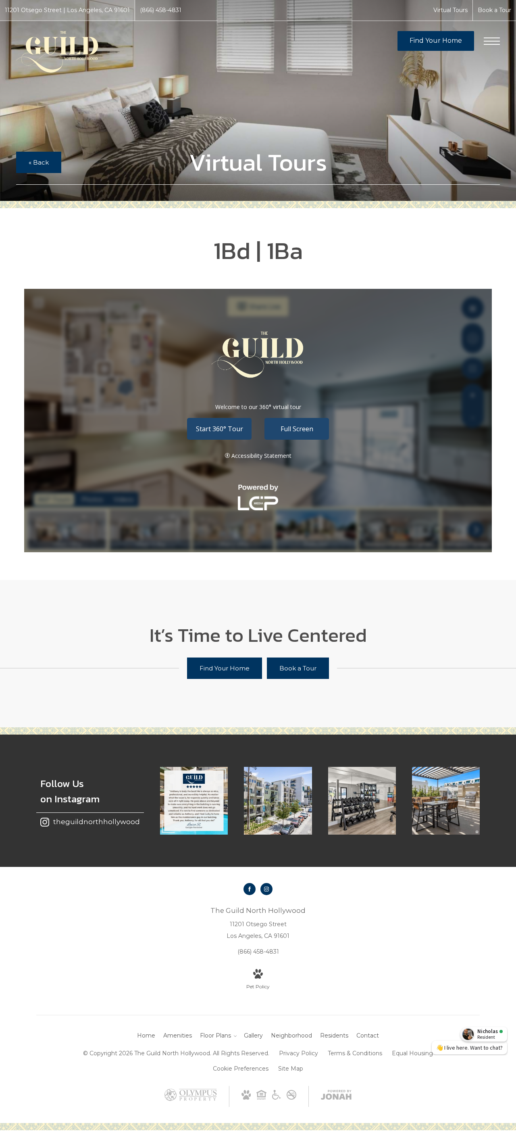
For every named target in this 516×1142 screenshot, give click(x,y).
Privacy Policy (298, 1053)
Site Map (290, 1068)
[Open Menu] (492, 41)
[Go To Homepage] (60, 51)
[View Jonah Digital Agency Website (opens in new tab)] (336, 1096)
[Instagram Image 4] (446, 801)
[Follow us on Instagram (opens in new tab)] (266, 889)
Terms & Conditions (355, 1053)
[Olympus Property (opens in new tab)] (190, 1098)
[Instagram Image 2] (278, 801)
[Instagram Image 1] (194, 801)
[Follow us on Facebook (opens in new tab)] (249, 889)
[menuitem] (146, 1035)
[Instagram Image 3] (362, 801)
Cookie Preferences (240, 1068)
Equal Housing (412, 1053)
